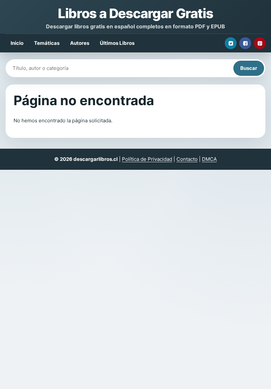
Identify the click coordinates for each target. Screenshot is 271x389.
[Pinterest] (260, 43)
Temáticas (46, 43)
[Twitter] (231, 43)
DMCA (209, 159)
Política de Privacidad (147, 159)
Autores (79, 43)
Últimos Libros (117, 43)
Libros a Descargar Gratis (135, 13)
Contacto (187, 159)
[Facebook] (245, 43)
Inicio (17, 43)
